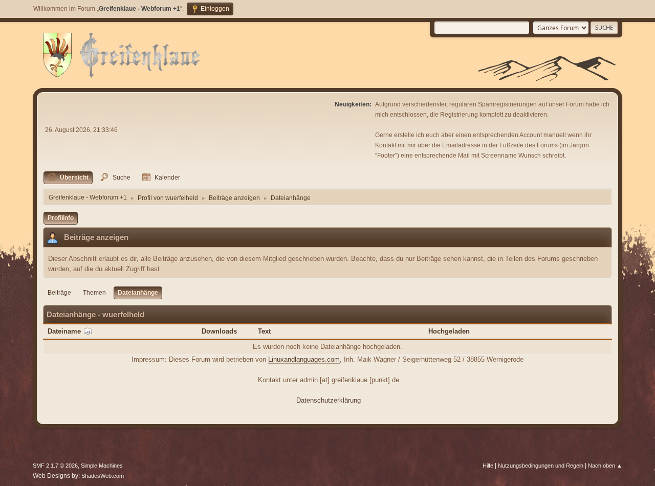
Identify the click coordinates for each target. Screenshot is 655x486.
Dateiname (65, 331)
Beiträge (59, 292)
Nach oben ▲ (605, 465)
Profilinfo (61, 218)
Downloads (219, 331)
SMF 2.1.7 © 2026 (55, 465)
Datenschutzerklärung (328, 400)
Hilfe (488, 465)
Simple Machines (102, 465)
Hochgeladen (449, 331)
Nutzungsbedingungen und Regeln (540, 465)
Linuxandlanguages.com (304, 359)
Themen (94, 292)
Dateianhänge (138, 292)
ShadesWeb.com (102, 476)
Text (264, 331)
